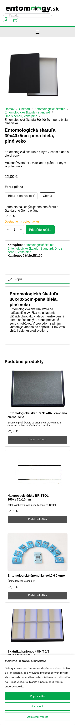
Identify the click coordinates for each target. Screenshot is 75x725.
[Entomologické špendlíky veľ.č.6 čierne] (38, 552)
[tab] (37, 279)
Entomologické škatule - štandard (27, 112)
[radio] (21, 196)
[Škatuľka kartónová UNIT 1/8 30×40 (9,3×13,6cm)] (38, 628)
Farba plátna (14, 186)
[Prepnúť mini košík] (15, 20)
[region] (37, 690)
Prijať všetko (37, 696)
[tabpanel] (37, 315)
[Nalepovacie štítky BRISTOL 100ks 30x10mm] (38, 472)
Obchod (24, 109)
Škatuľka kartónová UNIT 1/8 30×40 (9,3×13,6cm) (28, 653)
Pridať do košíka (37, 519)
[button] (65, 57)
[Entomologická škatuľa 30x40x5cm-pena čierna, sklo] (38, 390)
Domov (9, 109)
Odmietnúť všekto (37, 716)
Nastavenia (37, 706)
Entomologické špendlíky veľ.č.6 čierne (36, 575)
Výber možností (37, 439)
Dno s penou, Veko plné (21, 116)
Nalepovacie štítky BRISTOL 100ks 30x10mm (28, 497)
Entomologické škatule (49, 109)
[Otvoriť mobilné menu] (37, 32)
